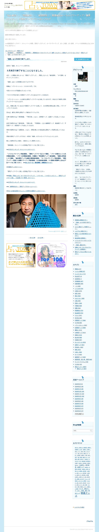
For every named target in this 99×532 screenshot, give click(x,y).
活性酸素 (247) (79, 281)
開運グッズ (82, 494)
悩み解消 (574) (79, 313)
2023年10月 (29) (79, 396)
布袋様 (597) (78, 340)
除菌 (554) (78, 308)
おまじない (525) (79, 298)
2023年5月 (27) (79, 408)
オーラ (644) (78, 354)
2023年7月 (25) (79, 403)
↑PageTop (89, 521)
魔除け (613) (78, 330)
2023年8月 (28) (79, 401)
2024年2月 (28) (79, 386)
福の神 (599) (78, 337)
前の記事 (32, 238)
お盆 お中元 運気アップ (83, 453)
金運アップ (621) (79, 345)
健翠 (55, 231)
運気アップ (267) (81, 369)
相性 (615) (78, 349)
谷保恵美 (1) (78, 279)
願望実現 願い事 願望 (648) (83, 359)
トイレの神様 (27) (80, 271)
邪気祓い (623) (79, 347)
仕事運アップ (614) (80, 332)
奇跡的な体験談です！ (81, 220)
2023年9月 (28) (79, 399)
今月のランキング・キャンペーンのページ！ (21, 149)
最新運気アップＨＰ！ (14, 43)
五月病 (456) (78, 318)
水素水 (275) (78, 291)
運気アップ (63, 231)
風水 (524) (78, 296)
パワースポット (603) (81, 325)
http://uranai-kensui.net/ (81, 91)
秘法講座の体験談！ (80, 238)
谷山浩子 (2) (78, 276)
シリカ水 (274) (79, 288)
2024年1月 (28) (79, 389)
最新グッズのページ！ (15, 167)
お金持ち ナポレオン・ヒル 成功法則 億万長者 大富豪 (83, 461)
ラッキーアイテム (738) (81, 362)
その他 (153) (78, 364)
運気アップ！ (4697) (80, 367)
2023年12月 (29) (79, 391)
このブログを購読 (79, 507)
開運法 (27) (78, 269)
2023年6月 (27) (79, 406)
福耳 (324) (78, 293)
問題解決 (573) (79, 310)
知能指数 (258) (79, 283)
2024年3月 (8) (79, 384)
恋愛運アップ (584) (80, 320)
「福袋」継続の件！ (80, 245)
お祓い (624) (78, 352)
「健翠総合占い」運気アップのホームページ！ (23, 186)
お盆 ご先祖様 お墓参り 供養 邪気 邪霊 (83, 455)
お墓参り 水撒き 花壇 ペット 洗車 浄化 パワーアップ (83, 451)
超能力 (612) (78, 335)
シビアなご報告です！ (81, 231)
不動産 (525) (78, 306)
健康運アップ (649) (80, 357)
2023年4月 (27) (79, 411)
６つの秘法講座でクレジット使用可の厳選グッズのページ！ (27, 191)
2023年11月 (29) (79, 394)
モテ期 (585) (78, 323)
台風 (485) (78, 301)
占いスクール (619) (80, 342)
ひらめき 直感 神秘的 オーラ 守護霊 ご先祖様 (83, 486)
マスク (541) (78, 315)
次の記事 (40, 238)
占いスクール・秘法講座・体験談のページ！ (38, 162)
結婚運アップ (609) (80, 328)
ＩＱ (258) (78, 286)
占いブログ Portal (79, 529)
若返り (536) (78, 303)
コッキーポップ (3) (80, 274)
